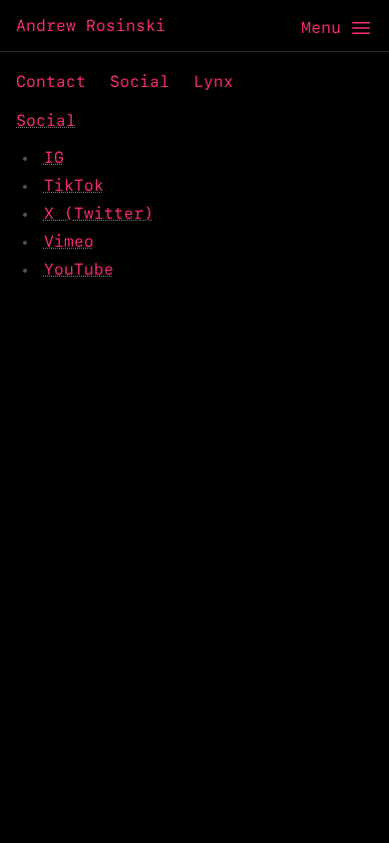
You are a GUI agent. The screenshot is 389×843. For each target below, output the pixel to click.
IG (54, 157)
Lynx (213, 81)
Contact (51, 81)
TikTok (74, 185)
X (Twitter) (99, 213)
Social (140, 81)
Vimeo (69, 241)
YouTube (79, 269)
